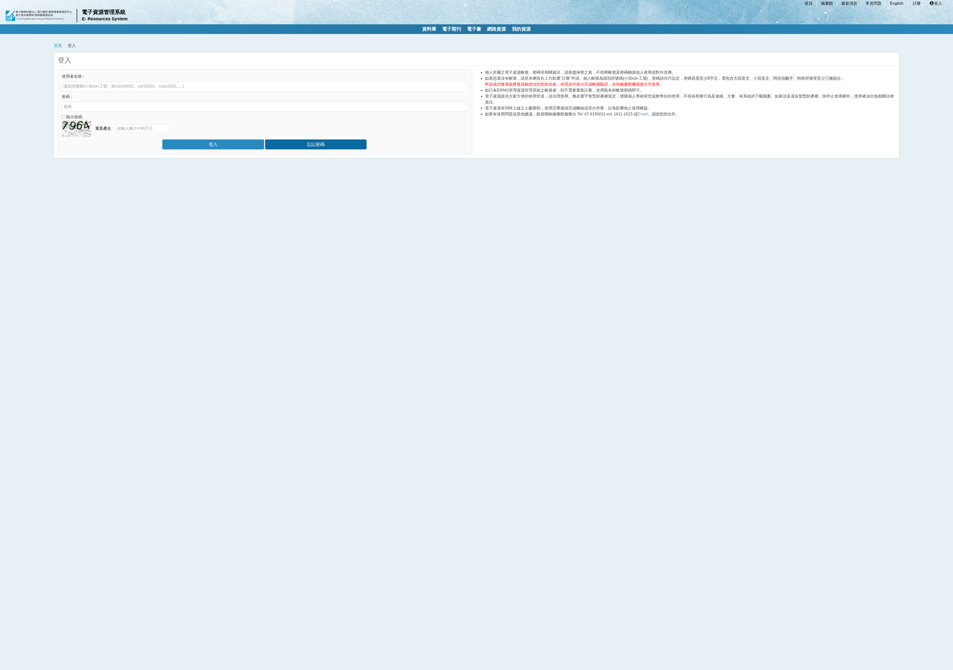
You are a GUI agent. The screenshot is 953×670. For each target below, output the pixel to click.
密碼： (68, 97)
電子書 (474, 29)
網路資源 (496, 29)
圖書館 (827, 3)
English (896, 3)
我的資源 (521, 29)
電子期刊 (451, 29)
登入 (938, 3)
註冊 (917, 3)
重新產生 (103, 128)
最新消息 (849, 3)
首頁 (809, 3)
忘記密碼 (316, 144)
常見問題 (874, 3)
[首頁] (39, 15)
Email (643, 114)
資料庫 (429, 29)
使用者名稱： (74, 76)
